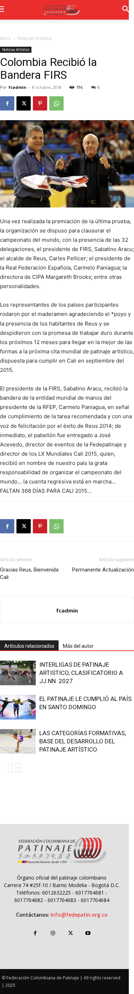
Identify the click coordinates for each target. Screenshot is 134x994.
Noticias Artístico (35, 38)
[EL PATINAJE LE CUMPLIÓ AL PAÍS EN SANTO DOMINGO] (18, 707)
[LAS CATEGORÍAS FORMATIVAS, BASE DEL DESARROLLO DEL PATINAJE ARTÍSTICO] (18, 741)
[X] (23, 103)
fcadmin (17, 87)
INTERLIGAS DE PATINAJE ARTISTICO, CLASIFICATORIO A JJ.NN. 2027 (81, 673)
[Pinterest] (40, 103)
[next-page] (15, 767)
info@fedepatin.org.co (79, 915)
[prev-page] (4, 767)
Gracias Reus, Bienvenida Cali (29, 573)
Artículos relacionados (29, 646)
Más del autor (78, 646)
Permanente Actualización (103, 570)
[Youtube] (88, 933)
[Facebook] (7, 103)
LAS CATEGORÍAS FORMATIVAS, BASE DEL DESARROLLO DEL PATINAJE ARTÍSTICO (82, 741)
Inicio (5, 38)
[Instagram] (53, 933)
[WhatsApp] (56, 103)
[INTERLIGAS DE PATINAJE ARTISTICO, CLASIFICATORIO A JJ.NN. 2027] (18, 673)
